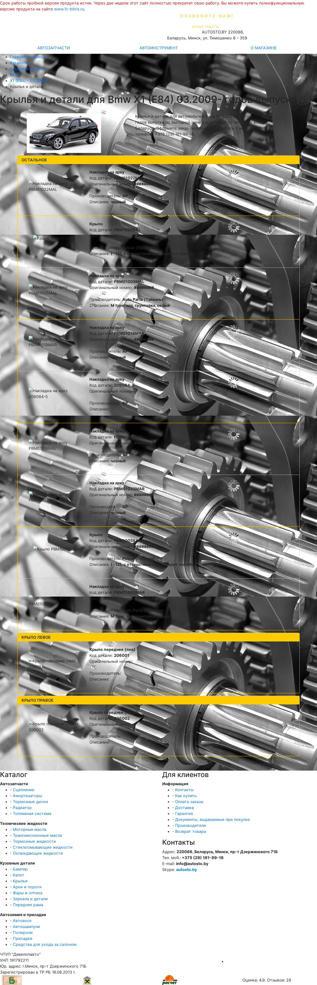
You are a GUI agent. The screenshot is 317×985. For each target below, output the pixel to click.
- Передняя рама (26, 904)
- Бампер (19, 869)
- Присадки (21, 938)
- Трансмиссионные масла (36, 835)
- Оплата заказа (187, 801)
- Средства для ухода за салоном (43, 944)
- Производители (189, 825)
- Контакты (183, 789)
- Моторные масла (28, 829)
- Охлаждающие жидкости (36, 853)
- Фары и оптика (26, 892)
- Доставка (183, 807)
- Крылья (18, 880)
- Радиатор (21, 807)
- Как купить (184, 795)
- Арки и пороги (26, 886)
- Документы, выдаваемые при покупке (211, 819)
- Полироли (21, 932)
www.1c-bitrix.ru (69, 8)
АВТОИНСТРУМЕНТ (158, 47)
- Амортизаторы (26, 795)
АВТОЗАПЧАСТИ (53, 47)
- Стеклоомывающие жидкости (41, 847)
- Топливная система (30, 813)
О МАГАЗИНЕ (264, 47)
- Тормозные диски (29, 801)
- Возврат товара (189, 831)
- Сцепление (22, 789)
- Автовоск (21, 920)
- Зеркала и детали (29, 898)
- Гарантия (182, 813)
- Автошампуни (25, 926)
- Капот (17, 874)
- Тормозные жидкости (33, 841)
